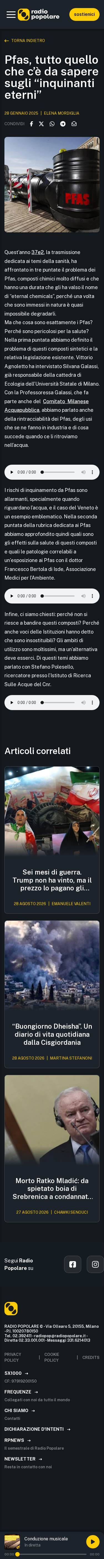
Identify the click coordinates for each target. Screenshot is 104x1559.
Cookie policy (51, 1357)
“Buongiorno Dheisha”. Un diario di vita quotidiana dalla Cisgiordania (52, 1034)
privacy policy (12, 1357)
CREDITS (91, 1357)
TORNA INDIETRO (28, 40)
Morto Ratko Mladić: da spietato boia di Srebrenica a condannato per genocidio (52, 1189)
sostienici (84, 14)
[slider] (17, 1554)
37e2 (37, 252)
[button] (11, 14)
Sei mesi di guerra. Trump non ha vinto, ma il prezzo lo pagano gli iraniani (52, 880)
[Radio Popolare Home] (38, 14)
